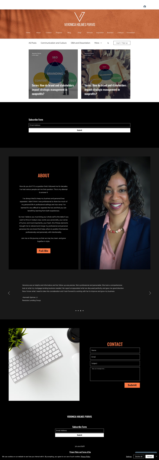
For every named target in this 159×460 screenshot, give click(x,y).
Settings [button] (129, 456)
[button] (155, 6)
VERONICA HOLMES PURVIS (79, 416)
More (97, 43)
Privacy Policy (85, 456)
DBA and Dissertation (80, 43)
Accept (149, 456)
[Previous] (9, 293)
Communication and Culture (54, 43)
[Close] (156, 456)
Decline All (138, 456)
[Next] (150, 293)
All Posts (32, 43)
